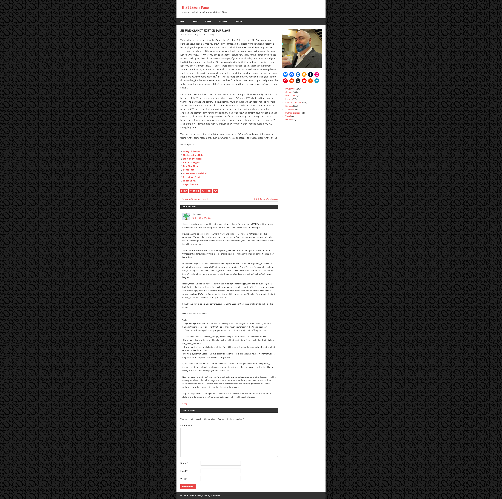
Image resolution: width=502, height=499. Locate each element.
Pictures (289, 99)
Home (181, 21)
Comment (186, 425)
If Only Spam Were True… (265, 199)
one (210, 191)
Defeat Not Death (192, 177)
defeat (184, 191)
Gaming (210, 34)
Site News (289, 109)
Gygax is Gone (190, 184)
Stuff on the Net (292, 112)
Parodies (223, 21)
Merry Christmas (191, 151)
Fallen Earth (189, 180)
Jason (199, 34)
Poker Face (188, 169)
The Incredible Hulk (193, 155)
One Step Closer (191, 166)
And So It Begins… (192, 162)
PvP (215, 191)
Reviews (289, 106)
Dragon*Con (291, 88)
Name (184, 463)
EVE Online (194, 191)
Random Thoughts (293, 102)
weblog (196, 21)
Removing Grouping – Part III (195, 199)
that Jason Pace (195, 7)
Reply (184, 403)
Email (183, 471)
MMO (203, 191)
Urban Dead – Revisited (195, 173)
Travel (288, 116)
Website (184, 478)
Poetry (208, 21)
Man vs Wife (290, 95)
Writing (238, 21)
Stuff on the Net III (192, 158)
